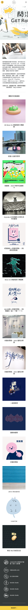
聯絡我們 (14, 608)
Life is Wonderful (14, 492)
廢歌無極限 (14, 432)
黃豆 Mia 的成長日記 (14, 550)
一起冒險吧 (14, 403)
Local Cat (14, 521)
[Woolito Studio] (14, 2)
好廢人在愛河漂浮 (14, 156)
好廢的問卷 (14, 462)
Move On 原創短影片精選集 (14, 280)
